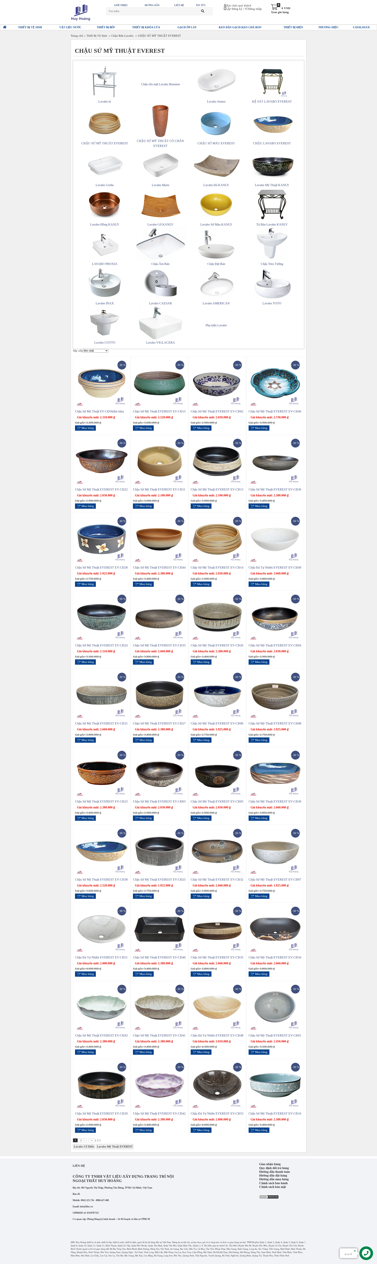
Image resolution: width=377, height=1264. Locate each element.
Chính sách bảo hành (273, 1183)
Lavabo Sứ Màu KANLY (216, 224)
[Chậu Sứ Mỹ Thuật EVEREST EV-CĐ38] (101, 851)
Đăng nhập (254, 8)
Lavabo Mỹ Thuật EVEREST (115, 1146)
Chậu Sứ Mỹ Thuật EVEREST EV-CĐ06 (217, 723)
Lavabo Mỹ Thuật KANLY (272, 185)
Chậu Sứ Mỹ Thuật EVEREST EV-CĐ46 (275, 411)
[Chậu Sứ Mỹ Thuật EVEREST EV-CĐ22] (101, 460)
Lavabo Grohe (105, 185)
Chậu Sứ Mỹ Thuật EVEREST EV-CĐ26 (217, 645)
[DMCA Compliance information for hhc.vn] (269, 1196)
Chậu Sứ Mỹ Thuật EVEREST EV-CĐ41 (159, 1035)
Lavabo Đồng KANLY (104, 224)
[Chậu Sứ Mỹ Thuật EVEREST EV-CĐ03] (159, 772)
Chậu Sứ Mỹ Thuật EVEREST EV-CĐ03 (159, 801)
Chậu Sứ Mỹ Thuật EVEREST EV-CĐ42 (159, 1113)
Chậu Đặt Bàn (216, 264)
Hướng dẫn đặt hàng (273, 1175)
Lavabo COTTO (104, 342)
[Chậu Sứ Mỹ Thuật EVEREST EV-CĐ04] (275, 617)
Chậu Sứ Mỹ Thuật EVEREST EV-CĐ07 (275, 879)
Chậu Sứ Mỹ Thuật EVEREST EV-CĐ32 (217, 879)
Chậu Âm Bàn (160, 264)
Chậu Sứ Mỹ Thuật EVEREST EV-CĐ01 (275, 1035)
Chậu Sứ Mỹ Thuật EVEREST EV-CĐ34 (275, 957)
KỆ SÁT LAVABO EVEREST (272, 101)
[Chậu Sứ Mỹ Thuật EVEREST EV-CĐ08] (275, 695)
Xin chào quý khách (238, 5)
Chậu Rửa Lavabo (122, 35)
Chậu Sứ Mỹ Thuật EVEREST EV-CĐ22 (101, 489)
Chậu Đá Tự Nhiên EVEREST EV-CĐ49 (275, 567)
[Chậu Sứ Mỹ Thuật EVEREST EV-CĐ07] (275, 851)
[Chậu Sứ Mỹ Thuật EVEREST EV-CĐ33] (217, 929)
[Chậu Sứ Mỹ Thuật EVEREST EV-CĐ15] (159, 383)
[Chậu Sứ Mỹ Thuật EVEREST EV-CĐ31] (101, 695)
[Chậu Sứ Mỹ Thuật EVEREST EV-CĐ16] (275, 1085)
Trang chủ (77, 35)
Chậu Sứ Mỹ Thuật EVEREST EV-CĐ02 (217, 411)
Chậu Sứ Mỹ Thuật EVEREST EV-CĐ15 (159, 411)
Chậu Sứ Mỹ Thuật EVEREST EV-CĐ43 (101, 1035)
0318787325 (93, 1212)
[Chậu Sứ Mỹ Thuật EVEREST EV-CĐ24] (101, 617)
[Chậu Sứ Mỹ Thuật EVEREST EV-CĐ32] (217, 851)
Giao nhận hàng (270, 1164)
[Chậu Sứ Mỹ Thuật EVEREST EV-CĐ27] (159, 695)
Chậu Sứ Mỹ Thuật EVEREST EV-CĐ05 (217, 801)
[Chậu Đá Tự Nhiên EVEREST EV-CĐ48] (217, 1007)
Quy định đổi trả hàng (274, 1168)
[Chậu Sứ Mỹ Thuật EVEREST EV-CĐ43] (101, 1007)
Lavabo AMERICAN (216, 303)
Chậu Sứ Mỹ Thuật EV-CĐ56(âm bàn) (99, 411)
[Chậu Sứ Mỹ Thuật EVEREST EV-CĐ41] (159, 1007)
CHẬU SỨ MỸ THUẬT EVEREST (159, 35)
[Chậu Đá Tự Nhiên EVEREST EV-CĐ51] (101, 929)
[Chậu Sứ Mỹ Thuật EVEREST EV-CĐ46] (275, 383)
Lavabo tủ (104, 101)
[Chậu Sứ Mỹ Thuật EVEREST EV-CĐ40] (159, 929)
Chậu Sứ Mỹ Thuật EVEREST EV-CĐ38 (101, 879)
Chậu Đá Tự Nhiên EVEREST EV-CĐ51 (101, 957)
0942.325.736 (87, 1200)
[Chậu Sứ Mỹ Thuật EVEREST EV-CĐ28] (101, 539)
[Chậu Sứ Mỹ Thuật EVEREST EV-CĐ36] (275, 460)
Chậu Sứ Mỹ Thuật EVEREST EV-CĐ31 (101, 723)
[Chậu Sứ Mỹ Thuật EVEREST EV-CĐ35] (159, 617)
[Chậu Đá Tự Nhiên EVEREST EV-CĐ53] (217, 1085)
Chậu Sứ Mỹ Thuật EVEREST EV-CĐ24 (101, 645)
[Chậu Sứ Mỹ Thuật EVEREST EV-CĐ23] (101, 772)
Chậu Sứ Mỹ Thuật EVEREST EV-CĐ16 (275, 1113)
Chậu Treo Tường (272, 264)
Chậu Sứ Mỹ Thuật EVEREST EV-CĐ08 (275, 723)
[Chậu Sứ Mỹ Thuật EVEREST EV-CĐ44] (159, 539)
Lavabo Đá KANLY (216, 185)
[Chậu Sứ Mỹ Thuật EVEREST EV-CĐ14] (217, 539)
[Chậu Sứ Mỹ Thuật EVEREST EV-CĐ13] (217, 460)
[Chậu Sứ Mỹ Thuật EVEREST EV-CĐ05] (217, 772)
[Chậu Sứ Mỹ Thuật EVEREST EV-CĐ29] (101, 1085)
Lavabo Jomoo (216, 101)
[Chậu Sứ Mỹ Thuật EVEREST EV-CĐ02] (217, 383)
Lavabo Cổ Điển (84, 1146)
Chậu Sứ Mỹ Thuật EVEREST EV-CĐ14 (217, 567)
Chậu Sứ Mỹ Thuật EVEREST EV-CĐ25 (159, 879)
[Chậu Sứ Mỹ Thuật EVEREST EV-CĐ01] (275, 1007)
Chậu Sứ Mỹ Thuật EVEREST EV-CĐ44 (159, 567)
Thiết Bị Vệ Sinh (97, 35)
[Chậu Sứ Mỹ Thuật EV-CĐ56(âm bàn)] (101, 383)
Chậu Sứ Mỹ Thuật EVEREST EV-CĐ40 (159, 957)
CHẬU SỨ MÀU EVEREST (216, 143)
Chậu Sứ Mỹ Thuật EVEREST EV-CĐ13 (217, 489)
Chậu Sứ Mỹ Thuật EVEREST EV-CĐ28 (101, 567)
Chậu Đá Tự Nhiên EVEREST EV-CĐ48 (217, 1035)
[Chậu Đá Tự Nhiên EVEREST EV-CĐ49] (275, 539)
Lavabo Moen (160, 185)
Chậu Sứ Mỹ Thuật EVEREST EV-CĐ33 (217, 957)
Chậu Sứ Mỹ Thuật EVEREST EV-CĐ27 (159, 723)
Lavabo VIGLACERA (160, 342)
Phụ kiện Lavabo (216, 325)
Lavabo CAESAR (160, 303)
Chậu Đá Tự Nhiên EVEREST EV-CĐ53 (217, 1113)
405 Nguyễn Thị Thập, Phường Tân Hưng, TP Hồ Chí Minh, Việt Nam (116, 1187)
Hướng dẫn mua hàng (274, 1179)
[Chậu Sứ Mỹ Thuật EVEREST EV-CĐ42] (159, 1085)
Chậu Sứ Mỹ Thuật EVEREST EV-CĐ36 (275, 489)
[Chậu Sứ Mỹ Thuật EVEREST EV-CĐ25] (159, 851)
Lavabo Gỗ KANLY (160, 224)
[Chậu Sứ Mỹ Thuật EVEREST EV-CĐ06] (217, 695)
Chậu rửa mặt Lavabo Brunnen (160, 84)
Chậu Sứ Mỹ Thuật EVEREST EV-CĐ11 (159, 489)
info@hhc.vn (86, 1206)
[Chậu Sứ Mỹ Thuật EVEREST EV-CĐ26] (217, 617)
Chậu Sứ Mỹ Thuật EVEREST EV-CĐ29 (101, 1113)
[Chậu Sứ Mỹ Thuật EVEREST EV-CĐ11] (159, 460)
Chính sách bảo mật (272, 1186)
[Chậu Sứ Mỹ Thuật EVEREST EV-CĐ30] (275, 772)
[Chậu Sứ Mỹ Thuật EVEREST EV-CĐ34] (275, 929)
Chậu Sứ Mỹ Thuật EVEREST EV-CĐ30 (275, 801)
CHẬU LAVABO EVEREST (272, 143)
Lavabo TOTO (272, 303)
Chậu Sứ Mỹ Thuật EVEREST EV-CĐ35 (159, 645)
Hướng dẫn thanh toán (274, 1171)
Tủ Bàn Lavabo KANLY (272, 224)
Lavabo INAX (105, 303)
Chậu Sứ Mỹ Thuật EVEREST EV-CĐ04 (275, 645)
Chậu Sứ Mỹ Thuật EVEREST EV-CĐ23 (101, 801)
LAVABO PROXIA (104, 264)
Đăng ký (236, 8)
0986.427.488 (102, 1200)
